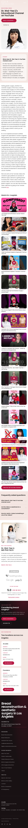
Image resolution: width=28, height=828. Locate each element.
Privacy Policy (15, 818)
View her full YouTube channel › (12, 487)
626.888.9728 (6, 623)
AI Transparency (5, 789)
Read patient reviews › (14, 597)
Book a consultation (8, 21)
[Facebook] (4, 824)
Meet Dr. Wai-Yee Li (6, 778)
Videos (3, 770)
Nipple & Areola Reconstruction (8, 746)
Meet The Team (5, 753)
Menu (24, 2)
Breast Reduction (5, 737)
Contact (3, 783)
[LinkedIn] (10, 824)
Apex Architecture (5, 821)
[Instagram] (2, 824)
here (7, 187)
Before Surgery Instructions (8, 762)
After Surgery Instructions (7, 765)
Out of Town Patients (6, 767)
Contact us (6, 25)
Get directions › (8, 663)
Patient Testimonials (6, 756)
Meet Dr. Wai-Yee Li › (6, 565)
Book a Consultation (6, 786)
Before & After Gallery (6, 780)
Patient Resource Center (7, 759)
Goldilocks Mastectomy (7, 743)
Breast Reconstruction (6, 735)
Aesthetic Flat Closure (6, 740)
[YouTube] (7, 824)
